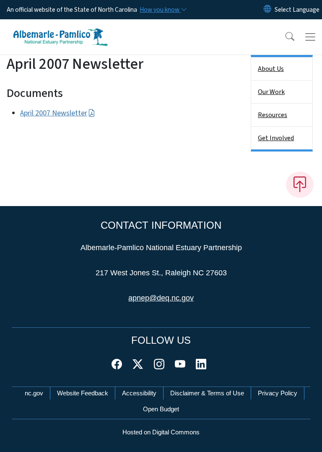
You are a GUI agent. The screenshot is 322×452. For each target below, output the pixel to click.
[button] (284, 37)
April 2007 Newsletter (53, 113)
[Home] (60, 29)
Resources (272, 115)
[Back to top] (300, 185)
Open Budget (161, 409)
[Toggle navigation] (310, 37)
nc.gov (34, 393)
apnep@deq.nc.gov (161, 298)
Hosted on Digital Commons (161, 432)
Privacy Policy (277, 393)
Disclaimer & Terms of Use (207, 393)
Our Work (271, 92)
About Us (271, 68)
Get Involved (276, 138)
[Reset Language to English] (267, 9)
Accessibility (139, 393)
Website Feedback (82, 393)
